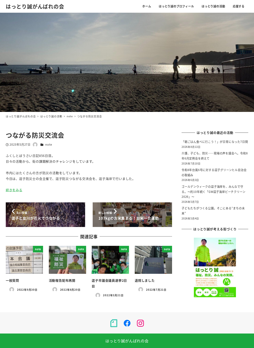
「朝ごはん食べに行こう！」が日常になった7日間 (215, 142)
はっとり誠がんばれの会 (35, 6)
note (48, 144)
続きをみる (14, 189)
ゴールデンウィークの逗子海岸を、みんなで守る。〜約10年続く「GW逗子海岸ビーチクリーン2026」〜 (213, 192)
